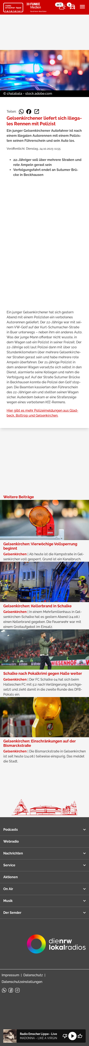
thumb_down (65, 1036)
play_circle (72, 1036)
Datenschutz (33, 975)
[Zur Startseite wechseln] (13, 7)
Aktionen (10, 877)
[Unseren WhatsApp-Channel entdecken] (4, 990)
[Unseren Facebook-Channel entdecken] (10, 990)
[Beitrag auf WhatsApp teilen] (21, 111)
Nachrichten (13, 853)
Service (9, 865)
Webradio (11, 841)
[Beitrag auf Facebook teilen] (28, 111)
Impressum (10, 975)
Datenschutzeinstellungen (22, 982)
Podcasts (10, 830)
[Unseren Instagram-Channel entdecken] (17, 990)
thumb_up (79, 1036)
